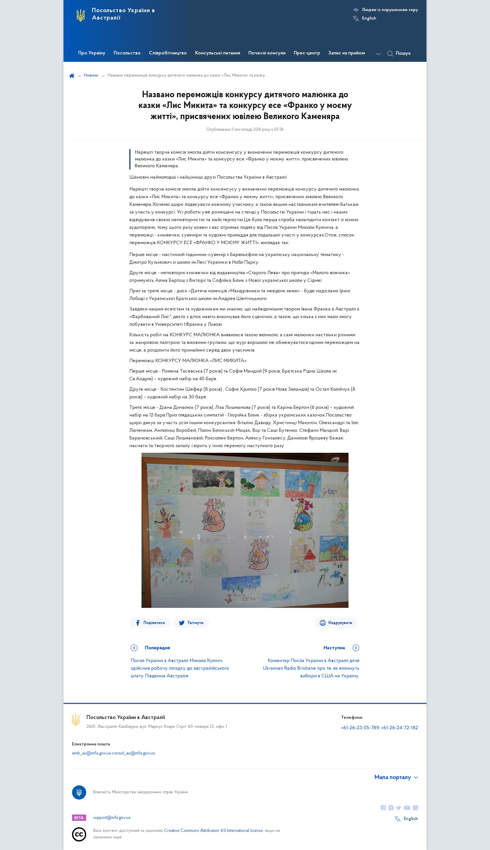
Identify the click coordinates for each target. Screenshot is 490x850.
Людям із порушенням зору (390, 10)
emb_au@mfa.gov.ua (91, 753)
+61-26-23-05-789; (360, 728)
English (369, 18)
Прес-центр (307, 53)
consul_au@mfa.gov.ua (133, 753)
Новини (91, 75)
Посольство (127, 53)
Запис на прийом (346, 53)
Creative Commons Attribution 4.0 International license (213, 831)
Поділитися (154, 623)
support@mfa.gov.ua (111, 818)
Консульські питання (217, 53)
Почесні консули (267, 53)
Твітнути (195, 623)
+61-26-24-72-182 (399, 728)
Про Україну (91, 53)
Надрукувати (340, 623)
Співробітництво (168, 53)
